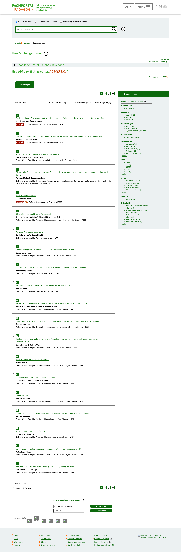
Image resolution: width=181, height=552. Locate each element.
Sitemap (44, 542)
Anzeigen (16, 488)
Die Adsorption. (22, 395)
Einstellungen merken (53, 102)
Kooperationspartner (76, 542)
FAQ (16, 535)
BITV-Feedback (100, 535)
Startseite (17, 43)
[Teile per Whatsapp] (44, 521)
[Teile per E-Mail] (58, 521)
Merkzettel (164, 59)
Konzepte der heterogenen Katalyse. (31, 431)
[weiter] (108, 93)
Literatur (27, 43)
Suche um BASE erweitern (132, 101)
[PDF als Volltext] (20, 124)
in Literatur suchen (25, 22)
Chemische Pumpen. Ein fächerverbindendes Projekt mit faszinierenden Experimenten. (51, 268)
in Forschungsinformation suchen (74, 22)
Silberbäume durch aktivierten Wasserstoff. (33, 214)
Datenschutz (46, 539)
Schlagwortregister (49, 545)
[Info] (65, 102)
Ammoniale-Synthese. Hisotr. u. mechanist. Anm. (35, 377)
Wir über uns (19, 542)
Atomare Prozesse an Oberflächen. (30, 232)
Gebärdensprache (101, 539)
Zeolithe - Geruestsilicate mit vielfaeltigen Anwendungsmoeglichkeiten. (45, 467)
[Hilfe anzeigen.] (123, 29)
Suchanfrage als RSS (157, 77)
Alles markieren (20, 102)
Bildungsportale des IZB (104, 545)
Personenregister (75, 535)
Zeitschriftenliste (75, 539)
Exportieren (101, 506)
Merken (28, 488)
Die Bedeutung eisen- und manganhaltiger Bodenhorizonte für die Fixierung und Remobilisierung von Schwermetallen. (57, 340)
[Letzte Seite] (113, 93)
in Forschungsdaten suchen (47, 22)
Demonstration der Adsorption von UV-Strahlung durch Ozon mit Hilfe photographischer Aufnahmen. (58, 321)
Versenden (101, 511)
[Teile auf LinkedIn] (51, 521)
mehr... (124, 156)
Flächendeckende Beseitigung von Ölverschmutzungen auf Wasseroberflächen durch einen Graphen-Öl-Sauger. (61, 118)
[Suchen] (114, 29)
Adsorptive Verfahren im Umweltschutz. (32, 360)
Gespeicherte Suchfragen (158, 62)
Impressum (45, 535)
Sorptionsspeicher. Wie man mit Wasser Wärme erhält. (38, 154)
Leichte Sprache (101, 542)
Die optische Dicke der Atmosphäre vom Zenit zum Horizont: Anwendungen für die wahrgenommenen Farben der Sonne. (62, 173)
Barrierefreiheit (74, 545)
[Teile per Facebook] (29, 521)
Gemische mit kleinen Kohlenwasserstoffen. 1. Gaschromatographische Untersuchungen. (52, 303)
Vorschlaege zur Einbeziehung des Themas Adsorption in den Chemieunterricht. (48, 449)
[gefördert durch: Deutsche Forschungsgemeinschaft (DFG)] (153, 536)
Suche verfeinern (131, 94)
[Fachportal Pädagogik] (34, 7)
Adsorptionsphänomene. (26, 196)
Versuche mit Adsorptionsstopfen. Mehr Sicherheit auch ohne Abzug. (44, 285)
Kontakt (17, 545)
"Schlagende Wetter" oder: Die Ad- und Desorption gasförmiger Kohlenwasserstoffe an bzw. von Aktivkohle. (60, 136)
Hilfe (16, 539)
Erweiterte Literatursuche (40, 65)
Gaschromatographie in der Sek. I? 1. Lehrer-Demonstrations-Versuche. (45, 250)
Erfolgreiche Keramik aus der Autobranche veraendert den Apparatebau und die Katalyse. (53, 413)
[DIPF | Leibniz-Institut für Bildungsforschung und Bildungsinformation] (161, 7)
